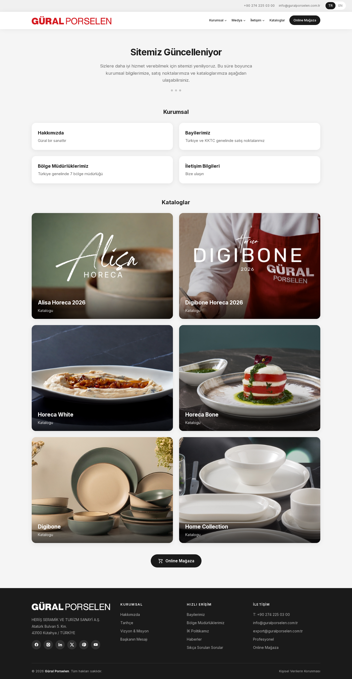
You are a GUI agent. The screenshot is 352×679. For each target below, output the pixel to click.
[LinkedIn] (60, 644)
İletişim (255, 20)
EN (340, 5)
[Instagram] (48, 644)
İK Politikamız (198, 631)
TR (330, 5)
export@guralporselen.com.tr (278, 631)
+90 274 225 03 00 (259, 5)
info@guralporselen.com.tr (299, 5)
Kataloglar (277, 20)
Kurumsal (216, 20)
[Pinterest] (83, 644)
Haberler (194, 639)
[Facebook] (36, 644)
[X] (72, 644)
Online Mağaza (305, 20)
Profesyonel (263, 639)
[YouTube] (95, 644)
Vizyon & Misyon (134, 631)
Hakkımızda (130, 614)
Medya (237, 20)
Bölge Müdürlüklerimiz (205, 623)
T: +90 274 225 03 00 (271, 614)
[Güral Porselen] (71, 20)
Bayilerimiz (196, 614)
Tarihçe (126, 623)
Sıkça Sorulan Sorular (205, 647)
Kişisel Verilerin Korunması (299, 671)
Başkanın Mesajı (133, 639)
